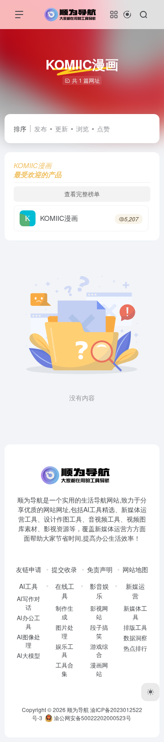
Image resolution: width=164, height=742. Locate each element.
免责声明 (100, 569)
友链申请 (28, 569)
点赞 (103, 128)
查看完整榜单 (82, 193)
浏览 (82, 128)
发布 (40, 128)
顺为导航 (78, 709)
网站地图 (135, 569)
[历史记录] (127, 14)
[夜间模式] (150, 692)
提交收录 (64, 569)
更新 (61, 128)
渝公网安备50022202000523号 (91, 718)
